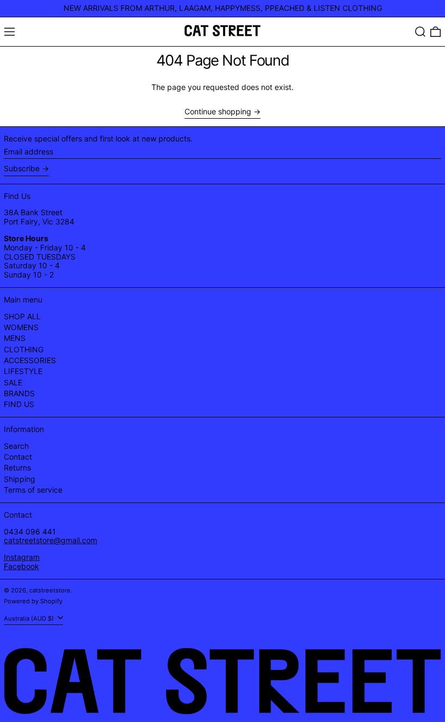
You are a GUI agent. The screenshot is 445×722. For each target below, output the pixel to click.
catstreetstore (50, 590)
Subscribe (22, 168)
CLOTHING (23, 349)
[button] (420, 31)
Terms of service (33, 489)
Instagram (22, 557)
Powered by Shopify (33, 601)
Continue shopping (218, 111)
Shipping (19, 479)
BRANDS (19, 393)
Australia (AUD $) (29, 618)
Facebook (21, 566)
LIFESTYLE (23, 371)
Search (16, 445)
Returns (17, 467)
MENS (15, 338)
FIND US (19, 404)
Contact (18, 456)
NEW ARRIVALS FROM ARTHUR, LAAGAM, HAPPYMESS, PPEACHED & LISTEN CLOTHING (222, 7)
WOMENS (21, 327)
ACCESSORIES (30, 360)
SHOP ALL (22, 316)
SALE (13, 382)
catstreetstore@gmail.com (50, 540)
